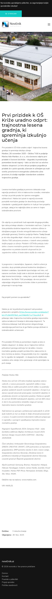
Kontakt (5, 576)
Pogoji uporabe (8, 582)
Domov (5, 573)
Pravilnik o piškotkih (10, 579)
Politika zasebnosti (9, 585)
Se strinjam (11, 14)
